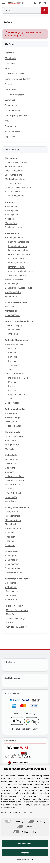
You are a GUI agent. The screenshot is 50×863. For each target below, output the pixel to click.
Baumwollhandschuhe (18, 242)
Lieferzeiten (10, 89)
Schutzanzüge (12, 283)
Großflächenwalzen (14, 373)
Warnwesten (11, 296)
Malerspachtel (11, 591)
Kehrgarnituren (12, 444)
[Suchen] (44, 10)
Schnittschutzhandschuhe (20, 271)
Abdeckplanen (12, 214)
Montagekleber (12, 311)
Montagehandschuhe (15, 179)
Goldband (9, 472)
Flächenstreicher (13, 520)
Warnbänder (11, 501)
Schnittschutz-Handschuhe (18, 187)
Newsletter (10, 63)
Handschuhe (11, 440)
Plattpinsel (10, 541)
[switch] (8, 821)
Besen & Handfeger (14, 436)
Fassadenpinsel (12, 516)
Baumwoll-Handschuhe (16, 162)
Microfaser (13, 348)
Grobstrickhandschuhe (19, 254)
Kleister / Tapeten (14, 606)
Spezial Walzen (12, 403)
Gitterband (10, 468)
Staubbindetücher (13, 572)
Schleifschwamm (13, 568)
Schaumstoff (14, 365)
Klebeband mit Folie (14, 476)
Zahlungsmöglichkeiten (16, 115)
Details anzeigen (25, 859)
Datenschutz (11, 126)
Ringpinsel (10, 545)
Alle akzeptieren (25, 843)
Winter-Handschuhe (14, 195)
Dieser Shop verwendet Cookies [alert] (25, 768)
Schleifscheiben (12, 564)
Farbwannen (11, 421)
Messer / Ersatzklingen (17, 610)
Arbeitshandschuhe (14, 237)
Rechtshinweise (12, 131)
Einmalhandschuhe (14, 166)
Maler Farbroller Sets (18, 378)
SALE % (9, 622)
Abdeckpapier (11, 210)
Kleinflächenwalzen (14, 344)
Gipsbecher (10, 583)
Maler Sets (11, 614)
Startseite (9, 52)
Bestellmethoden (13, 110)
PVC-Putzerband (13, 493)
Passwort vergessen (15, 94)
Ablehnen (25, 853)
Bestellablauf (11, 105)
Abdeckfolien (11, 206)
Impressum (10, 136)
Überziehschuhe (13, 292)
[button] (35, 3)
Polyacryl (12, 352)
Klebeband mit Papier (15, 480)
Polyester (12, 361)
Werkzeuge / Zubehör (16, 627)
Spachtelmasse (12, 315)
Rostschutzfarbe (13, 329)
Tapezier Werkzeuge (16, 618)
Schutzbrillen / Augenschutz (18, 288)
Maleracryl (10, 306)
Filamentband (11, 459)
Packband (9, 488)
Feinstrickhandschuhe (18, 250)
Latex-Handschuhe (14, 170)
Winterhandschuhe (17, 275)
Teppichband (11, 497)
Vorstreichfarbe (12, 334)
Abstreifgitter (11, 413)
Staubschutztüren (13, 227)
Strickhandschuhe (13, 191)
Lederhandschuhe (13, 175)
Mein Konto (10, 58)
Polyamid (12, 357)
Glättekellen (10, 587)
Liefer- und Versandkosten (17, 79)
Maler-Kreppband (13, 484)
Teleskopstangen (13, 426)
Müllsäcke (10, 449)
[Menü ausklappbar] (3, 1)
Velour (11, 369)
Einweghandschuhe (17, 246)
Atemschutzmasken (14, 279)
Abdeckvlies (11, 219)
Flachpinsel (10, 524)
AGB (7, 121)
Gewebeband (11, 463)
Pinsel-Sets (10, 532)
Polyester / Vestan (16, 394)
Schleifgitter (11, 555)
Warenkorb (10, 100)
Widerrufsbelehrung (14, 73)
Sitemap (9, 84)
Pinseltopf (10, 537)
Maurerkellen (11, 595)
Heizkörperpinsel (13, 528)
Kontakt (8, 68)
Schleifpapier (11, 560)
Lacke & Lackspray (13, 325)
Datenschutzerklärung (11, 812)
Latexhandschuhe (16, 258)
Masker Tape (11, 223)
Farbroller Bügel (12, 417)
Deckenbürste (11, 511)
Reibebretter (11, 599)
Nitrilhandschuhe (13, 183)
